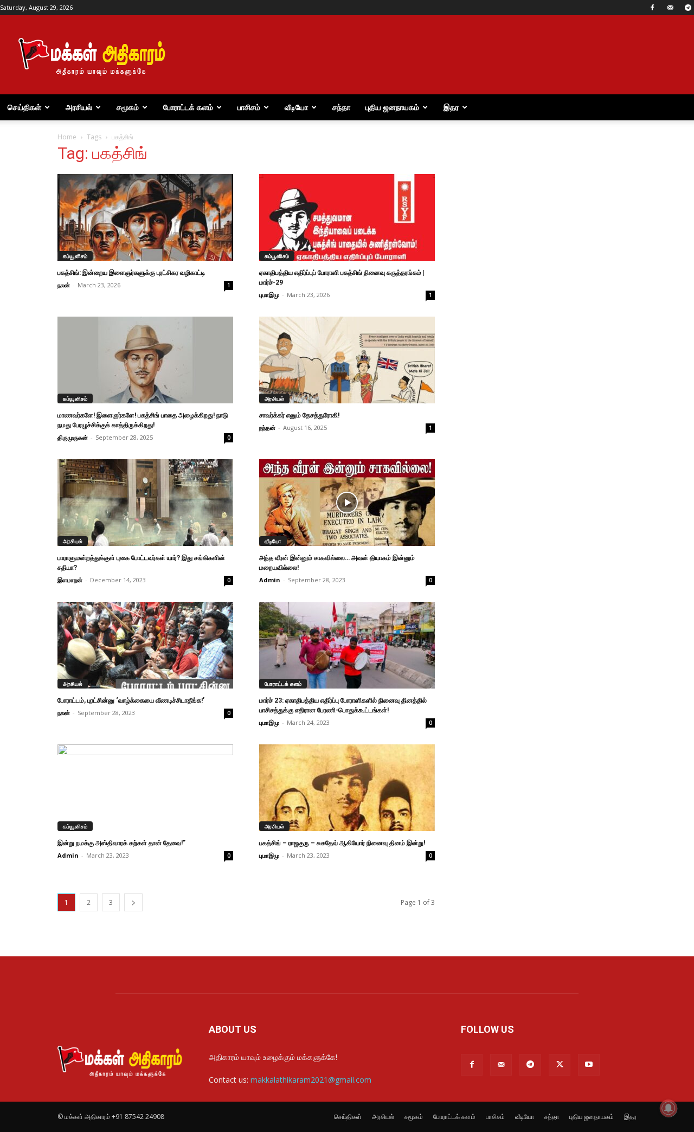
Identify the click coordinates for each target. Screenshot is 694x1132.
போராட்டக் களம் (188, 107)
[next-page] (133, 902)
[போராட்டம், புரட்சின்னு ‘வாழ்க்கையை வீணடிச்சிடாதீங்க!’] (145, 645)
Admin (269, 580)
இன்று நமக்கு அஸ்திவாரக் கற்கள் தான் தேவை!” (121, 843)
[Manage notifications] (668, 1108)
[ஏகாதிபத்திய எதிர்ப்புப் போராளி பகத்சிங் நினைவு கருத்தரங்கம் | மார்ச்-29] (347, 217)
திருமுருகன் (72, 437)
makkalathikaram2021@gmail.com (310, 1080)
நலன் (63, 285)
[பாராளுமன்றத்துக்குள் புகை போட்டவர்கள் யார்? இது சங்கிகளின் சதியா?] (145, 502)
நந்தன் (267, 427)
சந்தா (341, 107)
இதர (451, 107)
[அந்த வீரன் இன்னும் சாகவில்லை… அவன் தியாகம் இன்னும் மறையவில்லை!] (347, 502)
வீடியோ (296, 107)
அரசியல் (79, 107)
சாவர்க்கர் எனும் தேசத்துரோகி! (299, 415)
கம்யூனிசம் (75, 256)
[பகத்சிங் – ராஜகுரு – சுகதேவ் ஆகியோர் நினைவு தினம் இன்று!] (347, 787)
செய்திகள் (24, 107)
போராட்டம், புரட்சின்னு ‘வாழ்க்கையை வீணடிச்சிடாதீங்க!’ (130, 700)
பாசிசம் (248, 107)
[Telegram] (530, 1065)
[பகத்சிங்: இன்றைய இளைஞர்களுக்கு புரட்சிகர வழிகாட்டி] (145, 217)
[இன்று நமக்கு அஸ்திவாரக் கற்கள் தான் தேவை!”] (145, 787)
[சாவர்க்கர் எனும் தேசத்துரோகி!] (347, 360)
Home (66, 137)
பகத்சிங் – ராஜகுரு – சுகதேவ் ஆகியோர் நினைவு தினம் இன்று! (342, 843)
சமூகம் (128, 107)
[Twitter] (559, 1065)
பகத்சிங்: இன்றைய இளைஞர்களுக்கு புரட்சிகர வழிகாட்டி (131, 272)
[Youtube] (589, 1065)
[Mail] (670, 7)
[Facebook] (652, 7)
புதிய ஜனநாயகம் (392, 107)
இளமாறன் (69, 580)
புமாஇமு (269, 295)
